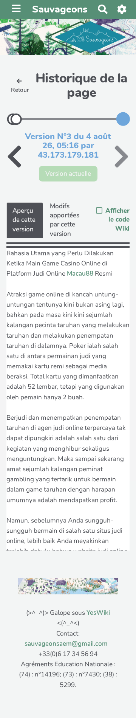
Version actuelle (68, 173)
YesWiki (98, 612)
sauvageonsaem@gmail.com (66, 643)
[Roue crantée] (122, 9)
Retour (20, 90)
